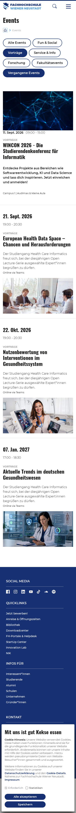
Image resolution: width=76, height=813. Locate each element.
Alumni (11, 685)
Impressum (12, 779)
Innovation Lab (16, 647)
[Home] (5, 29)
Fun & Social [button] (47, 43)
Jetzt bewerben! (17, 613)
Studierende (14, 679)
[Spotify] (54, 592)
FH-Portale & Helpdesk (21, 636)
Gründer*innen (16, 702)
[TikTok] (39, 592)
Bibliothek (13, 624)
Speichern (25, 804)
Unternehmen (15, 696)
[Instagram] (16, 592)
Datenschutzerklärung (19, 773)
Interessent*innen (18, 673)
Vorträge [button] (15, 53)
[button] (54, 6)
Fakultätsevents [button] (50, 63)
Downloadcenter (17, 630)
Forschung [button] (16, 63)
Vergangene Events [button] (24, 73)
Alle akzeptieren (25, 796)
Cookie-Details (56, 773)
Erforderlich (15, 787)
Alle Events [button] (17, 43)
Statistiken (36, 787)
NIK (8, 653)
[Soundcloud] (46, 592)
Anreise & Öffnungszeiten (23, 619)
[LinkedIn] (23, 592)
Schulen (11, 691)
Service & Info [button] (45, 53)
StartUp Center (16, 642)
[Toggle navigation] (68, 6)
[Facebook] (8, 592)
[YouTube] (31, 592)
